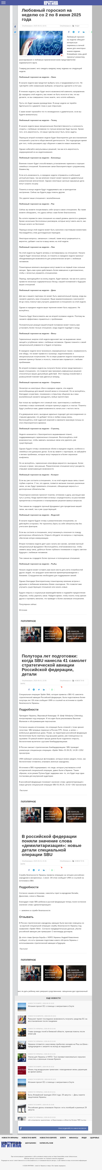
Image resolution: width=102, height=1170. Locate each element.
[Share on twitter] (78, 32)
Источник (23, 610)
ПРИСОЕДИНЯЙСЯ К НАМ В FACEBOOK (72, 1128)
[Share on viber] (87, 32)
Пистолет (23, 790)
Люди (77, 26)
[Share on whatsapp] (92, 32)
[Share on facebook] (69, 32)
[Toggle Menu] (3, 2)
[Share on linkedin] (84, 32)
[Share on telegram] (73, 32)
